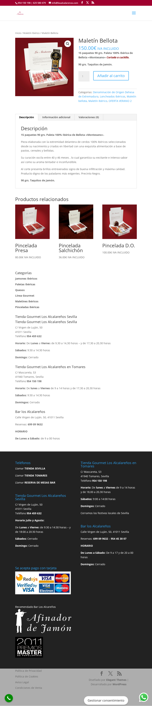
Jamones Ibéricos (26, 278)
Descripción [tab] (26, 117)
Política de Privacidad (28, 670)
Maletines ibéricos (26, 301)
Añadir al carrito (111, 75)
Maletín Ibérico (31, 33)
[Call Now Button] (9, 698)
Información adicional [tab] (56, 117)
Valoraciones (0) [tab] (89, 117)
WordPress (119, 684)
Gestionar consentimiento (106, 700)
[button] (67, 43)
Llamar (30, 468)
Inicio (18, 33)
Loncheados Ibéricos (112, 96)
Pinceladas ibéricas (27, 307)
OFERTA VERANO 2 (120, 101)
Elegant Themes (116, 680)
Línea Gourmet (24, 295)
